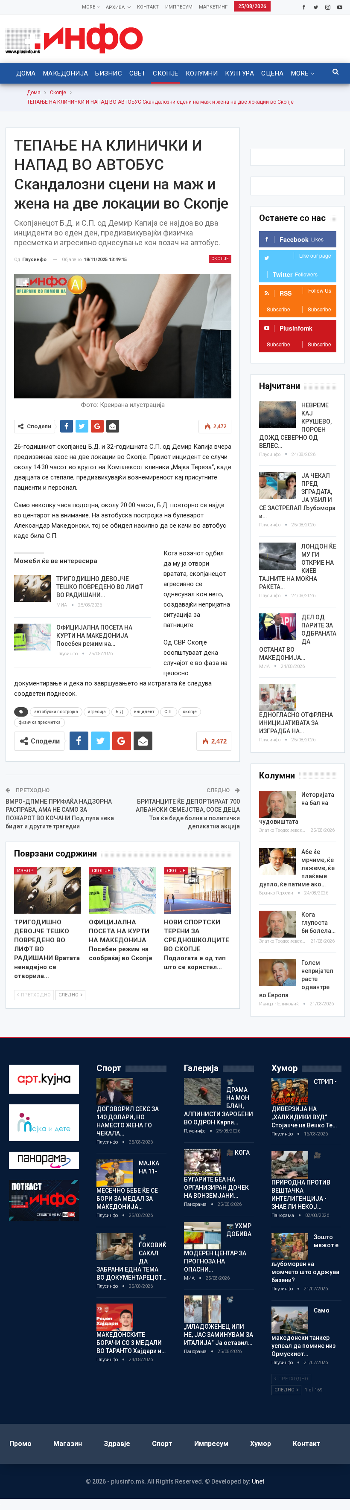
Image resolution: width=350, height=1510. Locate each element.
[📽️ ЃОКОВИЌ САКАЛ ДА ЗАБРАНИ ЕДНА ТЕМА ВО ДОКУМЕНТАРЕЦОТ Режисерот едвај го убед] (114, 1246)
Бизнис (108, 73)
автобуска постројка (56, 711)
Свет (137, 73)
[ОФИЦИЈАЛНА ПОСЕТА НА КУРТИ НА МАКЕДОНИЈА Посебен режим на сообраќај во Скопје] (32, 637)
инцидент (144, 711)
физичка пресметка (39, 722)
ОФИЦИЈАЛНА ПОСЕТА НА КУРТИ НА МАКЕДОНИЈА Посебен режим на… (94, 635)
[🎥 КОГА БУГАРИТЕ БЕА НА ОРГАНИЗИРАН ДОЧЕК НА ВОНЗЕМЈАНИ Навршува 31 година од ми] (202, 1162)
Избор (25, 871)
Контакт (148, 7)
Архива (115, 7)
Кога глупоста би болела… (318, 922)
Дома (26, 73)
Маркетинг (213, 7)
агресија (97, 711)
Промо (20, 1444)
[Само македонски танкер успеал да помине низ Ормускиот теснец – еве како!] (289, 1320)
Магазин (67, 1444)
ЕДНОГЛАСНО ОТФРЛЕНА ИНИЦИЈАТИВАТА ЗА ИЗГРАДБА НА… (296, 723)
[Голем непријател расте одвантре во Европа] (277, 972)
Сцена (272, 73)
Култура (239, 73)
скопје (190, 711)
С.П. (168, 711)
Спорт (162, 1444)
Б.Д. (120, 711)
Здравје (117, 1444)
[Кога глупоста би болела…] (277, 924)
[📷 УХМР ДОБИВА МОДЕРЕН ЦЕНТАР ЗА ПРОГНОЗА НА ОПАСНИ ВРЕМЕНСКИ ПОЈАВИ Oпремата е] (202, 1235)
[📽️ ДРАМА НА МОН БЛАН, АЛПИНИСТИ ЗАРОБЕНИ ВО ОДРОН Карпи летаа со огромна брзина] (202, 1091)
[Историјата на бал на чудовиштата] (277, 804)
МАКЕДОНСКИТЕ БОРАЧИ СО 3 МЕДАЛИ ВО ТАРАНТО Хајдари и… (131, 1342)
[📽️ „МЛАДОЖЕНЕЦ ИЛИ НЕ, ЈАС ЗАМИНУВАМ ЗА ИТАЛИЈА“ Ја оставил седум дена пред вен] (202, 1309)
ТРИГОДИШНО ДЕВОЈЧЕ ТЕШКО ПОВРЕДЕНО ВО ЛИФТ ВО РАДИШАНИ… (99, 586)
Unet (258, 1481)
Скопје (165, 73)
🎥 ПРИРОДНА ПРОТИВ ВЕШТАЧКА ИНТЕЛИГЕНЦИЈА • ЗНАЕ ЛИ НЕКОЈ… (300, 1181)
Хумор (260, 1444)
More (89, 7)
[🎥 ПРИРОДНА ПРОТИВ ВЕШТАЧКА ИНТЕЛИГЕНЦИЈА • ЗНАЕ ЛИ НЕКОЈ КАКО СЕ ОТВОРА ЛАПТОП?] (289, 1165)
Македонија (65, 73)
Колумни (202, 73)
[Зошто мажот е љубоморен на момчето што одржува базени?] (289, 1246)
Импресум (178, 7)
